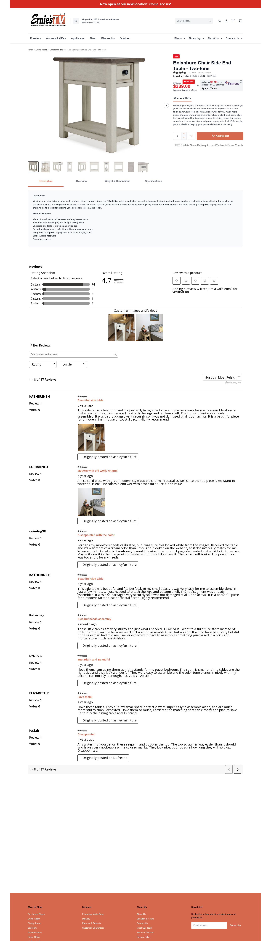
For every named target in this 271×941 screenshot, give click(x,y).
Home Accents (35, 932)
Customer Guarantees (93, 928)
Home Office (34, 937)
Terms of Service (145, 932)
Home (30, 50)
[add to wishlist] (191, 136)
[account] (226, 20)
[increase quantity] (184, 134)
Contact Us (142, 923)
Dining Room (34, 923)
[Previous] (32, 105)
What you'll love (182, 98)
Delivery (86, 918)
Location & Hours (145, 918)
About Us (141, 914)
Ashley (180, 76)
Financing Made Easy (93, 914)
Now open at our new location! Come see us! (135, 4)
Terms (213, 88)
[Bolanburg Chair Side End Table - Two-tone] (99, 105)
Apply (205, 88)
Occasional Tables (58, 50)
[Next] (166, 105)
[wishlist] (233, 21)
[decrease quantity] (184, 138)
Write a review (204, 73)
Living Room (41, 50)
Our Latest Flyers (36, 914)
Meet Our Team (144, 928)
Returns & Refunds (91, 923)
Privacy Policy (143, 937)
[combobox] (194, 21)
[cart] (240, 21)
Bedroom (32, 928)
